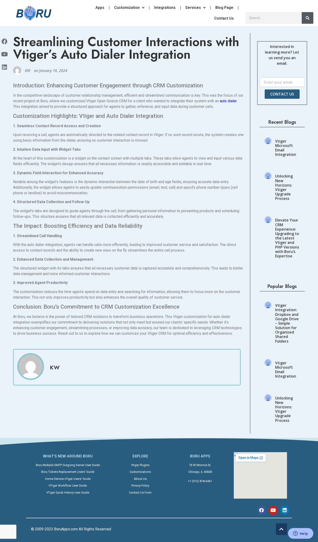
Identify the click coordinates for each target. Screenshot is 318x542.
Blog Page (224, 7)
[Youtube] (273, 510)
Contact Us (224, 18)
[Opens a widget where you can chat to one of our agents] (300, 534)
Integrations (165, 7)
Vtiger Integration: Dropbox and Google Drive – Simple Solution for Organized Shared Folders (287, 323)
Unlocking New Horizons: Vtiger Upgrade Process (284, 187)
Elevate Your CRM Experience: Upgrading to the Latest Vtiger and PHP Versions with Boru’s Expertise (287, 238)
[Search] (307, 18)
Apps (99, 7)
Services (193, 7)
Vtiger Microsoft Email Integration (285, 148)
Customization (127, 7)
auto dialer (228, 101)
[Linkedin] (284, 510)
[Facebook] (261, 510)
